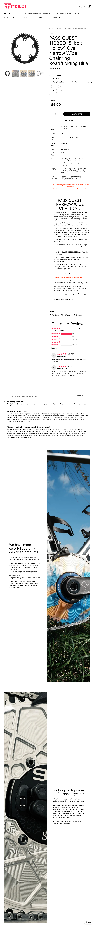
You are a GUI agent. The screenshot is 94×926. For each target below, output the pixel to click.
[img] (62, 354)
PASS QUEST (53, 33)
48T (82, 86)
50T (54, 91)
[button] (80, 6)
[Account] (84, 6)
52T (61, 91)
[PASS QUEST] (15, 6)
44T (68, 86)
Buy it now (69, 120)
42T (61, 86)
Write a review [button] (82, 329)
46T (75, 86)
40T (54, 86)
